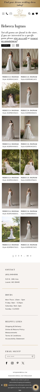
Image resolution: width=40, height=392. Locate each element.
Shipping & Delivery (13, 326)
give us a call (20, 38)
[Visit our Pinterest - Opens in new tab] (18, 363)
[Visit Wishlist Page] (37, 14)
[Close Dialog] (1, 385)
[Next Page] (31, 256)
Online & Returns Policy (14, 329)
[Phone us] (7, 14)
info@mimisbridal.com (20, 372)
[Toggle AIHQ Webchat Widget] (35, 387)
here (20, 390)
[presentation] (11, 61)
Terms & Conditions (13, 336)
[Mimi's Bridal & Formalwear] (20, 13)
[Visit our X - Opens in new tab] (23, 363)
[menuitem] (3, 14)
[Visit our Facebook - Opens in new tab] (6, 363)
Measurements (11, 333)
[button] (3, 14)
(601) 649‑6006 (11, 274)
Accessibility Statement (14, 339)
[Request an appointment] (11, 14)
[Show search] (29, 14)
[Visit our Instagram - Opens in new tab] (12, 363)
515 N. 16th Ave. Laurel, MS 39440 (12, 280)
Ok (5, 385)
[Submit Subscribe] (32, 356)
